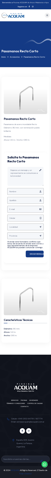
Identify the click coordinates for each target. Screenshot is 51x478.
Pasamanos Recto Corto (34, 57)
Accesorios (15, 57)
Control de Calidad (35, 403)
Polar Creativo (25, 473)
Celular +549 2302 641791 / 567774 (27, 418)
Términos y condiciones (16, 403)
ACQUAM (15, 470)
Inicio (3, 57)
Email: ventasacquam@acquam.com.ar (27, 422)
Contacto (25, 406)
